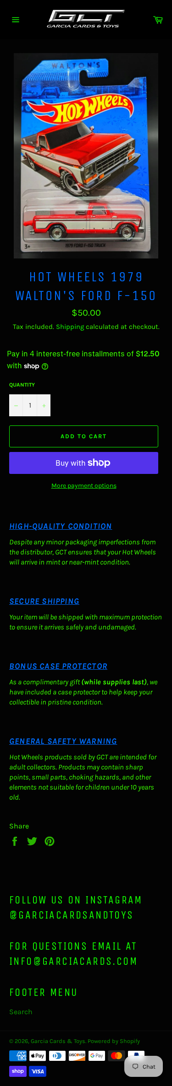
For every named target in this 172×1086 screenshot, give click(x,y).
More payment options (84, 485)
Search (21, 1011)
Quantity (22, 385)
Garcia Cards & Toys (58, 1041)
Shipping (70, 327)
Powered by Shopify (114, 1041)
